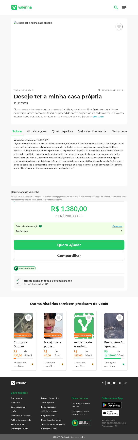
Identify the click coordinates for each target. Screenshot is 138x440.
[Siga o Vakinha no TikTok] (125, 383)
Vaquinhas (15, 402)
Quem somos (17, 398)
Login (13, 411)
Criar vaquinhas (18, 407)
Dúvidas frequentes (50, 398)
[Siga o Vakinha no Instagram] (102, 383)
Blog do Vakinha (48, 415)
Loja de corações (48, 407)
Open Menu (124, 7)
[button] (69, 53)
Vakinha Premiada (49, 411)
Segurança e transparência (53, 424)
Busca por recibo (48, 428)
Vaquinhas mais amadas (21, 415)
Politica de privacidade (21, 420)
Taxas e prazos (47, 402)
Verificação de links (19, 428)
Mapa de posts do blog (51, 420)
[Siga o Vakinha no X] (120, 383)
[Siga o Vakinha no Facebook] (108, 383)
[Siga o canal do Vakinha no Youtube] (114, 383)
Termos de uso (17, 424)
